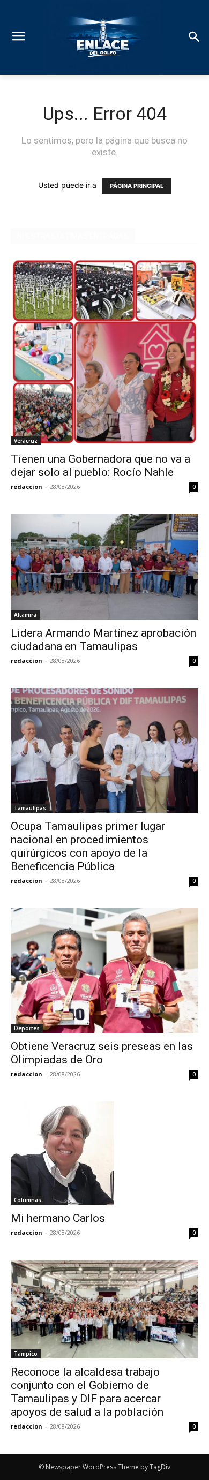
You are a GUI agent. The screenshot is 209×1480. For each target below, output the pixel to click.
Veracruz (26, 440)
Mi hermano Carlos (58, 1218)
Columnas (27, 1200)
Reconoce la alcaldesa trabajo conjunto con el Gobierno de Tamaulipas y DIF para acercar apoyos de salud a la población (88, 1391)
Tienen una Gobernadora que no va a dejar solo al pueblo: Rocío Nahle (100, 465)
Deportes (27, 1028)
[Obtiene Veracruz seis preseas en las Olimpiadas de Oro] (104, 970)
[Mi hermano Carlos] (104, 1153)
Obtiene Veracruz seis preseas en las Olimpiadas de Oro (102, 1053)
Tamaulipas (30, 808)
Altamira (25, 614)
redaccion (26, 486)
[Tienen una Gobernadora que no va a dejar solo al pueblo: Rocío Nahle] (104, 351)
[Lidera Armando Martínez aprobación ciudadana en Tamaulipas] (104, 567)
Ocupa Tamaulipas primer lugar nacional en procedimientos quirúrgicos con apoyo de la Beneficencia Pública (88, 846)
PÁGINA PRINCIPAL (136, 186)
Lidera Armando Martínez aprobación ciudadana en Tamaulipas (103, 639)
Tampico (26, 1353)
